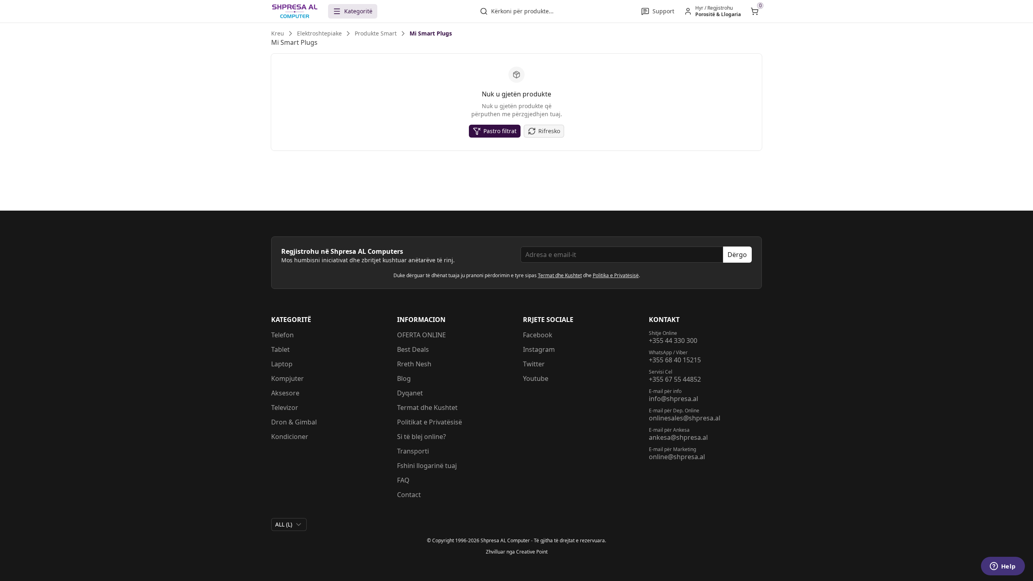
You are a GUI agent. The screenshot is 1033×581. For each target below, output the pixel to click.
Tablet (280, 349)
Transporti (413, 451)
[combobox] (289, 524)
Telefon (282, 334)
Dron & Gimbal (294, 422)
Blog (404, 378)
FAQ (403, 480)
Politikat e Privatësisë (429, 422)
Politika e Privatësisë (616, 275)
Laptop (282, 363)
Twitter (534, 363)
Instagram (539, 349)
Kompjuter (287, 378)
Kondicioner (289, 436)
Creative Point (532, 551)
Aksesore (285, 393)
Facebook (537, 334)
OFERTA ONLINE (421, 334)
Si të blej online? (421, 436)
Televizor (284, 407)
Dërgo (737, 254)
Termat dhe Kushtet (560, 275)
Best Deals (413, 349)
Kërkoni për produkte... (522, 11)
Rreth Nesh (414, 363)
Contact (409, 494)
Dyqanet (410, 393)
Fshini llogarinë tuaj (427, 465)
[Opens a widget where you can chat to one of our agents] (1003, 567)
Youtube (535, 378)
